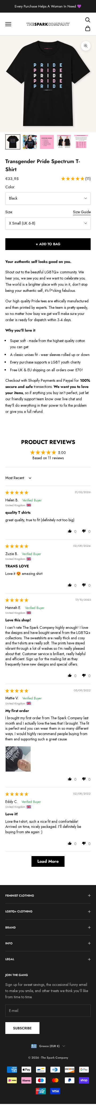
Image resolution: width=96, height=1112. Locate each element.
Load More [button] (48, 861)
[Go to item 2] (29, 141)
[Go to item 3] (46, 141)
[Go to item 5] (81, 141)
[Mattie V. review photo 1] (18, 759)
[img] (16, 492)
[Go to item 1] (12, 141)
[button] (73, 178)
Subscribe (22, 1028)
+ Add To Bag (48, 244)
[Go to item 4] (64, 141)
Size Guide (82, 212)
